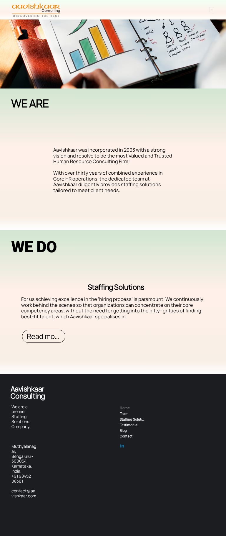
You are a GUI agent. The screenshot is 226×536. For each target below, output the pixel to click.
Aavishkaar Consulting (28, 392)
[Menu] (212, 9)
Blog (123, 431)
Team (124, 414)
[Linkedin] (122, 446)
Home (124, 408)
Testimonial (129, 425)
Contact (126, 436)
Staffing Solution (132, 419)
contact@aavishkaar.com (23, 493)
